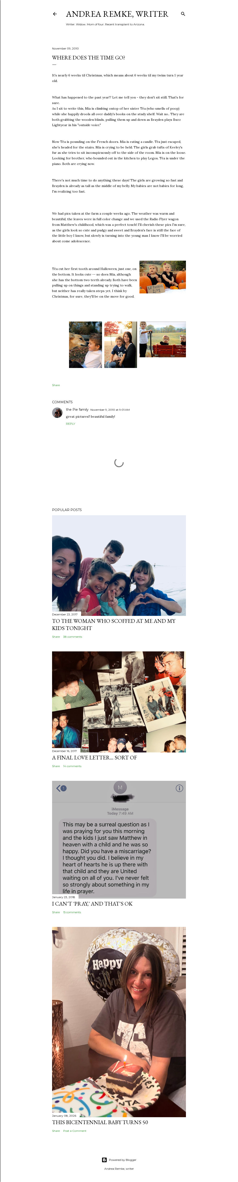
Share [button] (56, 385)
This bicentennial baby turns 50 (100, 1122)
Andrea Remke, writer (117, 13)
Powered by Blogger (122, 1160)
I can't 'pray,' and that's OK (92, 903)
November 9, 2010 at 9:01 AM (110, 409)
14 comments (72, 766)
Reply (70, 423)
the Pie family (77, 409)
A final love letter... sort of (94, 757)
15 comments (72, 912)
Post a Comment (74, 1131)
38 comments (72, 636)
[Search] (183, 12)
